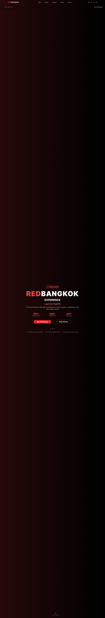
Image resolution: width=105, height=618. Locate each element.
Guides (62, 2)
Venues (46, 2)
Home (39, 2)
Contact (69, 2)
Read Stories (63, 322)
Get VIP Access (42, 322)
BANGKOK (13, 2)
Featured (54, 2)
